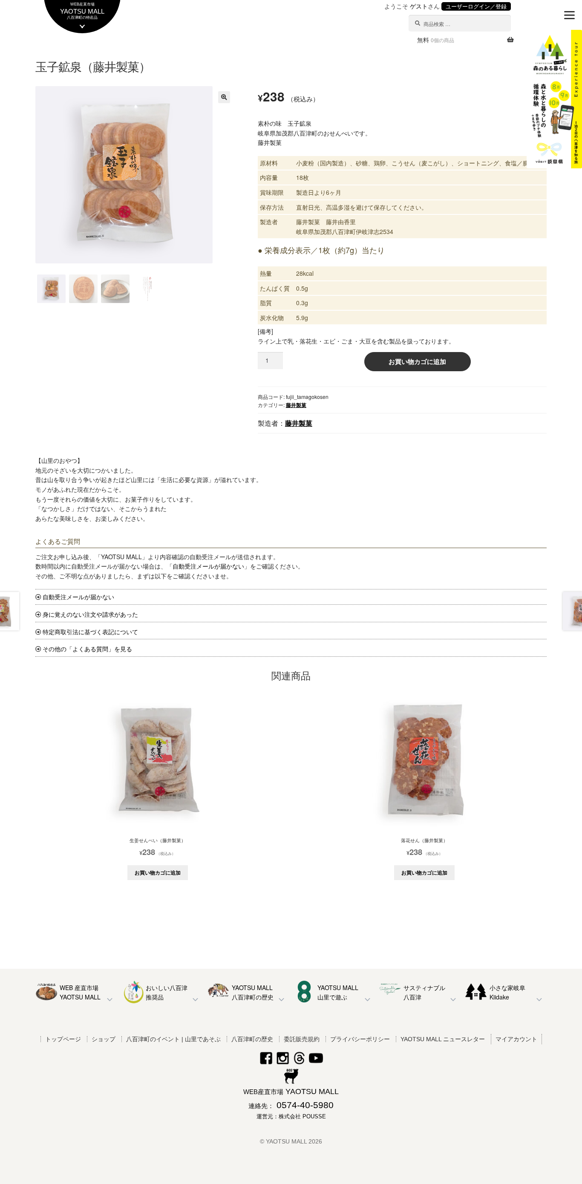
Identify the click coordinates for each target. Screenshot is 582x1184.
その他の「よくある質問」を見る (87, 648)
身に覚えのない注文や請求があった (90, 614)
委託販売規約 (302, 1039)
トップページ (63, 1039)
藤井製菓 (296, 405)
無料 (435, 39)
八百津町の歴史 (252, 1039)
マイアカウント (516, 1039)
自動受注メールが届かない (208, 566)
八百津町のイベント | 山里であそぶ (173, 1039)
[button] (224, 97)
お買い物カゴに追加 (417, 361)
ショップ (103, 1039)
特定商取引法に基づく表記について (90, 631)
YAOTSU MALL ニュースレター (442, 1039)
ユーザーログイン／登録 (476, 6)
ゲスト (419, 6)
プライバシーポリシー (360, 1039)
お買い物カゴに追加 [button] (158, 872)
